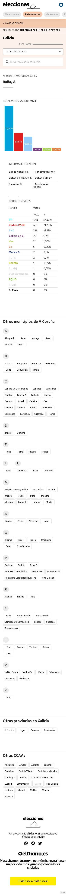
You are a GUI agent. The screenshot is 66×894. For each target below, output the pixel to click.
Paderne (9, 565)
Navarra (9, 796)
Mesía (21, 496)
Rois (33, 596)
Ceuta (23, 777)
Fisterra (32, 451)
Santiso (38, 622)
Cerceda (9, 407)
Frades (45, 451)
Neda (20, 521)
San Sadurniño (24, 615)
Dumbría (21, 433)
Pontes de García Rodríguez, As (20, 577)
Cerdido (21, 407)
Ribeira (20, 596)
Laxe (35, 470)
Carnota (8, 401)
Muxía (49, 502)
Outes (8, 546)
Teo (9, 647)
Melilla (33, 790)
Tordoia (33, 647)
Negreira (33, 521)
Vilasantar (10, 678)
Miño (32, 496)
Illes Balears (52, 783)
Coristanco (10, 414)
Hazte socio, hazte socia (33, 880)
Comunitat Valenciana (42, 777)
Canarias (48, 765)
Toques (20, 647)
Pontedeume (53, 571)
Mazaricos (38, 489)
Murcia (45, 790)
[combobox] (36, 62)
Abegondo (10, 338)
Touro (46, 647)
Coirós (33, 407)
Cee (45, 401)
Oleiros (8, 540)
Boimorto (50, 363)
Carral (21, 401)
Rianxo (8, 596)
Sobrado (50, 622)
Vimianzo (24, 678)
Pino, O (33, 565)
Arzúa (21, 344)
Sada (8, 615)
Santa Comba (42, 615)
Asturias (35, 765)
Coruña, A (25, 414)
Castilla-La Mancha (47, 771)
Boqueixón (22, 369)
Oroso (33, 540)
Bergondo (22, 363)
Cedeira (33, 401)
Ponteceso (37, 571)
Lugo (22, 730)
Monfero (9, 502)
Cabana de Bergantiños (16, 388)
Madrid (21, 790)
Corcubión (47, 407)
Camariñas (51, 388)
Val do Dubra (11, 672)
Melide (8, 496)
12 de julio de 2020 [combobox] (16, 51)
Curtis (52, 414)
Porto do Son (47, 577)
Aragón (23, 765)
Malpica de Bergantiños (16, 489)
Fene (8, 451)
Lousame (48, 470)
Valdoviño (28, 672)
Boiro (8, 369)
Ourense (35, 730)
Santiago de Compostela (17, 622)
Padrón (21, 565)
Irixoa (8, 470)
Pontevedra (49, 730)
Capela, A (21, 395)
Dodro (8, 433)
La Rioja (9, 790)
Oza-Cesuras (23, 546)
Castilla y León (26, 771)
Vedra (41, 672)
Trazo (8, 653)
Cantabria (9, 771)
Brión (36, 369)
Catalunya (10, 777)
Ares (48, 338)
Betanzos (36, 363)
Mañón (51, 489)
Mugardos (23, 502)
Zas (8, 697)
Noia (46, 521)
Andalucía (9, 765)
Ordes (21, 540)
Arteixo (8, 344)
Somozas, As (11, 628)
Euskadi (8, 783)
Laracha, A (22, 470)
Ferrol (21, 451)
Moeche (45, 496)
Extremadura (23, 783)
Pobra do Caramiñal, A (16, 571)
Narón (8, 521)
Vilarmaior (54, 672)
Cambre (8, 395)
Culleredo (39, 414)
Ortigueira (46, 540)
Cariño (47, 395)
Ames (23, 338)
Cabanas (37, 388)
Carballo (35, 395)
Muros (37, 502)
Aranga (35, 338)
